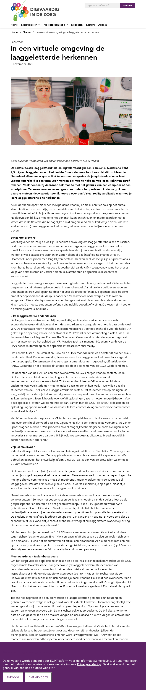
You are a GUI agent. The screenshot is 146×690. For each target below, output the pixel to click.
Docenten (77, 25)
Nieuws (90, 25)
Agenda (103, 25)
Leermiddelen (29, 25)
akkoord (13, 677)
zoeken (127, 5)
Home (14, 25)
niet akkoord (38, 677)
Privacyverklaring (89, 664)
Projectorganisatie (54, 25)
